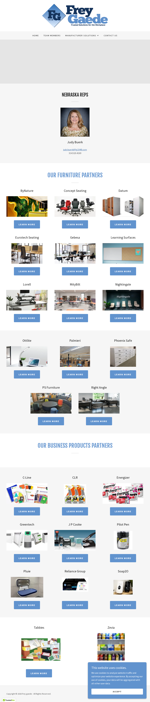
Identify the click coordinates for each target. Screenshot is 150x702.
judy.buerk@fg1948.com (75, 149)
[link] (75, 15)
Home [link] (36, 35)
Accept (117, 691)
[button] (82, 35)
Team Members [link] (52, 35)
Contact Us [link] (110, 35)
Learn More (27, 224)
